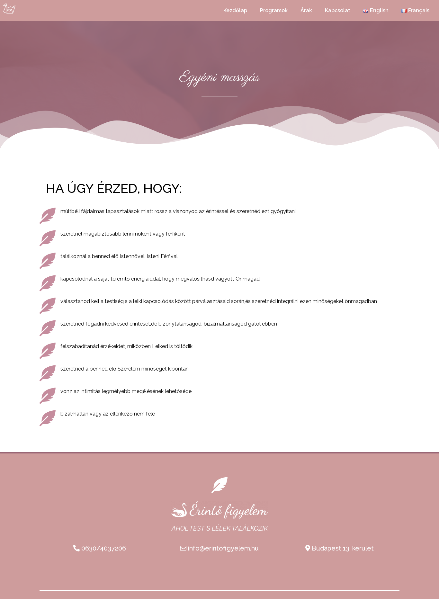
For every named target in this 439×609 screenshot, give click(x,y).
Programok (274, 10)
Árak (306, 10)
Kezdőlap (235, 10)
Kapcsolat (337, 10)
